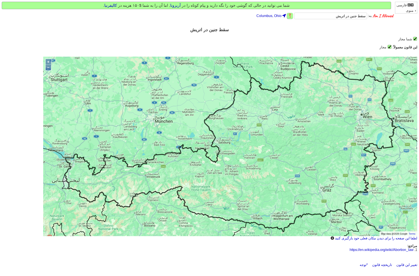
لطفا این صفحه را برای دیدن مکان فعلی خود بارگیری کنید (376, 238)
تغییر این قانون (406, 265)
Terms (412, 233)
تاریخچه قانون (382, 265)
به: (369, 16)
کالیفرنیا (110, 5)
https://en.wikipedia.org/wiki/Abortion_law (382, 250)
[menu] (406, 8)
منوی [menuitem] (410, 10)
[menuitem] (406, 5)
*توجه (364, 265)
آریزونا (175, 5)
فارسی (402, 5)
